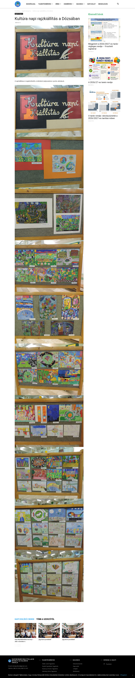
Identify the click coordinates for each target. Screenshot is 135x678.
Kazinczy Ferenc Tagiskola (50, 669)
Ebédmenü (76, 671)
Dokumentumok (77, 664)
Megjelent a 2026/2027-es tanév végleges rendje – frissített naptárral (103, 46)
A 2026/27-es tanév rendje (100, 82)
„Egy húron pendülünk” (44, 639)
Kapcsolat (91, 4)
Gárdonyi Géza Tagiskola (49, 671)
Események (68, 4)
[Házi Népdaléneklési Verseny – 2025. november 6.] (25, 630)
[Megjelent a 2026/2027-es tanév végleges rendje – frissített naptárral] (104, 29)
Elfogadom (123, 675)
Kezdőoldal (30, 4)
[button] (118, 4)
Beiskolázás (103, 4)
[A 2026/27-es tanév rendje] (104, 68)
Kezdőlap (17, 11)
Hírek (57, 4)
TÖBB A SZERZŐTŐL (45, 619)
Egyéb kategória (26, 11)
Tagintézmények (44, 4)
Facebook (109, 664)
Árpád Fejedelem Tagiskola (50, 666)
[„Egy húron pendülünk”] (49, 630)
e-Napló (75, 669)
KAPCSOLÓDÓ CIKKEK (24, 619)
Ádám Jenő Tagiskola (48, 664)
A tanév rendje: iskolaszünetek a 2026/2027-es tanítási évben (102, 117)
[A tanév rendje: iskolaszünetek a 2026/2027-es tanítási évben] (104, 101)
